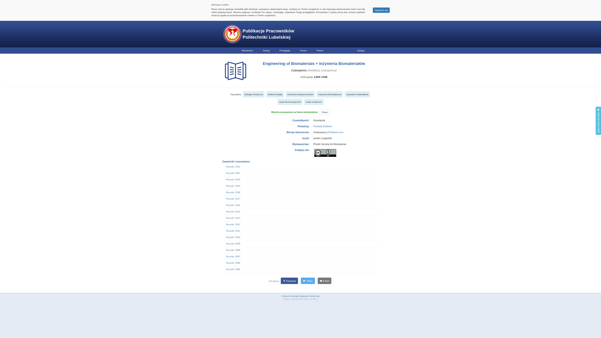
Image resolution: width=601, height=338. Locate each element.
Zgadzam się (381, 10)
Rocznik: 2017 (233, 198)
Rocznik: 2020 (233, 179)
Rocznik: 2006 (233, 263)
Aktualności (247, 50)
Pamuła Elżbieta (322, 126)
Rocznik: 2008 (233, 250)
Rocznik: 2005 (233, 269)
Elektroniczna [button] (335, 132)
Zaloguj (361, 50)
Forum (303, 50)
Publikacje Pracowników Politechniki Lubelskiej (268, 34)
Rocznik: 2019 (233, 186)
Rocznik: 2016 (233, 205)
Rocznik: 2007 (233, 256)
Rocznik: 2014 (233, 211)
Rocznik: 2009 (233, 243)
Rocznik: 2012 (233, 224)
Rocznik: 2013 (233, 218)
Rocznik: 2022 (233, 166)
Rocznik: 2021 (233, 173)
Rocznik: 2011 (233, 231)
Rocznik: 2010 (233, 237)
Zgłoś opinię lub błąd (598, 122)
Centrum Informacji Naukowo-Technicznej (300, 296)
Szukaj (266, 50)
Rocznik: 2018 (233, 192)
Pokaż (325, 112)
